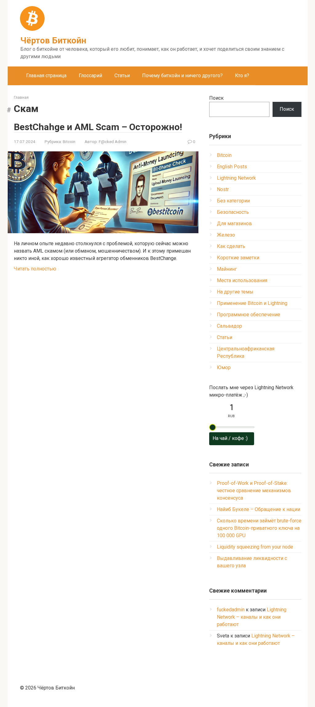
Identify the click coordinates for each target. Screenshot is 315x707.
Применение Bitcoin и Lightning (252, 303)
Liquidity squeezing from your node (255, 547)
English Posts (232, 167)
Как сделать (231, 246)
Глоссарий (90, 75)
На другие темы (235, 292)
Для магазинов (234, 223)
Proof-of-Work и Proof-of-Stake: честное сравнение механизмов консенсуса (254, 490)
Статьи (122, 75)
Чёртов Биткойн (53, 40)
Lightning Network (236, 178)
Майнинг (227, 269)
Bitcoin (69, 141)
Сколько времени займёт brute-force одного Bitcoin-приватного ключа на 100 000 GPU (259, 528)
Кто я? (242, 75)
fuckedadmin (231, 610)
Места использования (242, 280)
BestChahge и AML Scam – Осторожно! (98, 127)
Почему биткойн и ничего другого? (182, 75)
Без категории (233, 201)
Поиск (216, 98)
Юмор (224, 367)
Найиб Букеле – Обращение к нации (258, 509)
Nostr (223, 189)
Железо (226, 235)
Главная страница (46, 75)
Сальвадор (229, 326)
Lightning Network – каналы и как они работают (251, 617)
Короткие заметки (238, 258)
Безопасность (233, 212)
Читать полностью (35, 269)
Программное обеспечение (248, 315)
